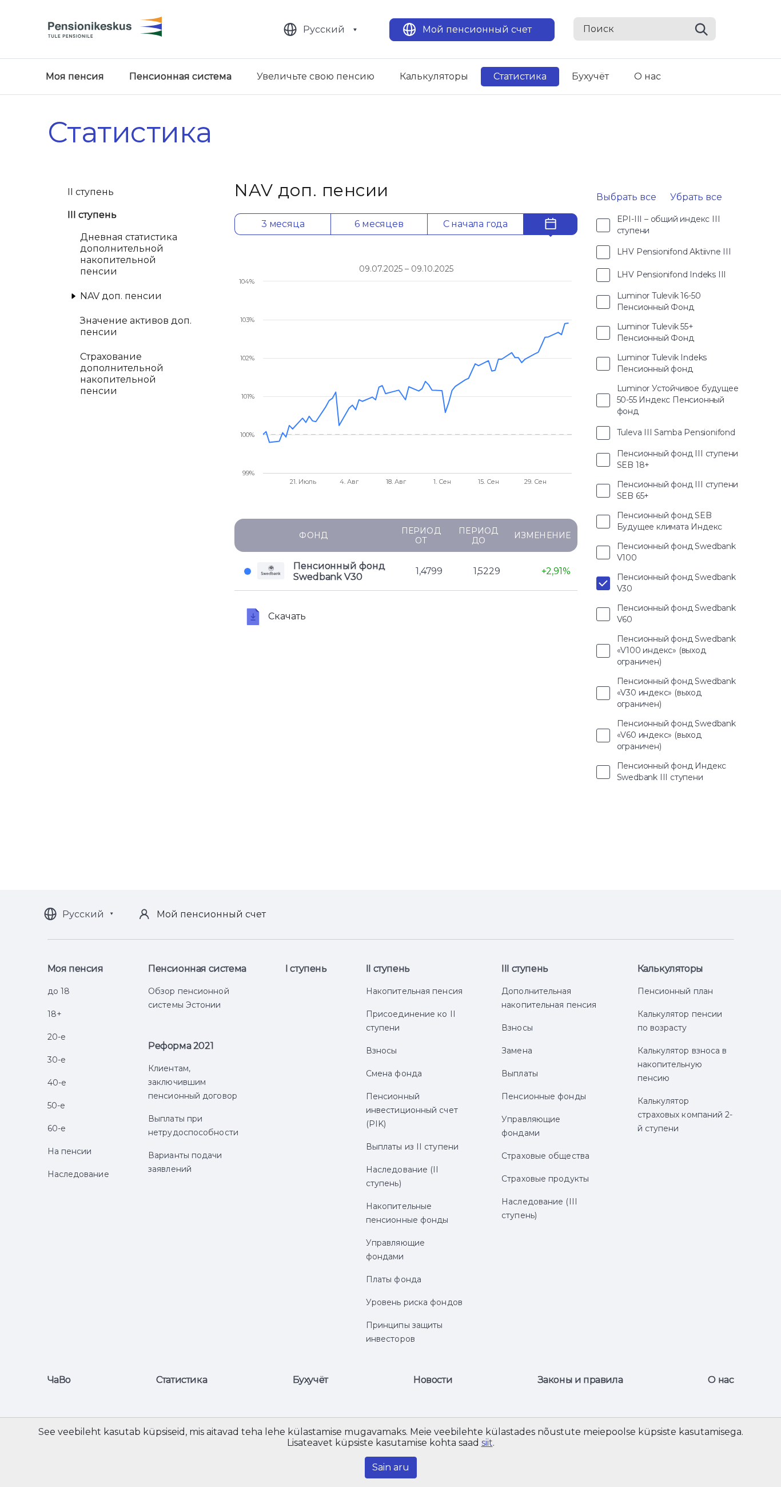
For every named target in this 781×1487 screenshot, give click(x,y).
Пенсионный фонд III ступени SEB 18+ (678, 459)
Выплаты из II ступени (412, 1147)
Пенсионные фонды (543, 1096)
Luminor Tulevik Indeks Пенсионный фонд (662, 363)
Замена (516, 1050)
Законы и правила (580, 1379)
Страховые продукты (545, 1179)
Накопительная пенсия (414, 991)
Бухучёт (590, 76)
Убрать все (696, 197)
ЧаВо (59, 1379)
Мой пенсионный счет (477, 29)
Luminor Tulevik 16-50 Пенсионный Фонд (659, 301)
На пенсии (69, 1151)
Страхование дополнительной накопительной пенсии (122, 373)
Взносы (381, 1050)
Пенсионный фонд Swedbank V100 (676, 552)
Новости (432, 1379)
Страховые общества (545, 1156)
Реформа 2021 (180, 1045)
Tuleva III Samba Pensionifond (676, 432)
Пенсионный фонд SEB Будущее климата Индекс (670, 521)
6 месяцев (378, 223)
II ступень (90, 191)
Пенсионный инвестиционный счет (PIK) (412, 1110)
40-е (56, 1083)
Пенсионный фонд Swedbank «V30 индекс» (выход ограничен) (676, 692)
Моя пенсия (75, 76)
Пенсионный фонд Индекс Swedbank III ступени (672, 771)
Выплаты (519, 1073)
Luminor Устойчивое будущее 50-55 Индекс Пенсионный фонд (678, 399)
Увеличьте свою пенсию (315, 76)
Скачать (287, 616)
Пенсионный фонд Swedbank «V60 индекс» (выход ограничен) (676, 735)
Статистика (520, 76)
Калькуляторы (434, 76)
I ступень (305, 968)
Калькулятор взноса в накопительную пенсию (682, 1064)
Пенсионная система (180, 76)
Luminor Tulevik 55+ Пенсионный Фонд (655, 332)
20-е (56, 1037)
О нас (647, 76)
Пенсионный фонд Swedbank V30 (339, 571)
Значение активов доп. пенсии (136, 326)
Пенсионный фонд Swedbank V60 (676, 614)
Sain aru (390, 1467)
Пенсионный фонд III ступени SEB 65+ (678, 490)
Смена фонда (394, 1073)
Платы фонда (393, 1279)
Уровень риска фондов (414, 1302)
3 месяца (282, 223)
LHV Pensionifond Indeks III (672, 274)
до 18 (58, 991)
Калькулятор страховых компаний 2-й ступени (685, 1115)
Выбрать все (626, 197)
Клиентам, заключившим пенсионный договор (192, 1082)
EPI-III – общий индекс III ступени (668, 225)
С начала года (475, 223)
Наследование (78, 1174)
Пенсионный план (675, 991)
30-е (56, 1060)
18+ (54, 1014)
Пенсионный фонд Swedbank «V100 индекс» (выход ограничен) (676, 650)
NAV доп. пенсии (121, 296)
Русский (324, 29)
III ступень (92, 214)
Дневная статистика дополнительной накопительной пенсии (128, 254)
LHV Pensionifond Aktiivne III (674, 251)
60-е (56, 1128)
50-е (56, 1105)
